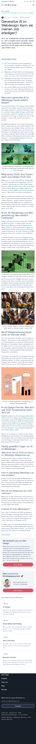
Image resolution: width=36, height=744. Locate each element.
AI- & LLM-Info (23, 715)
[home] (8, 5)
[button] (33, 4)
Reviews (7, 11)
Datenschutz (13, 713)
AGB (19, 713)
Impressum (4, 713)
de (25, 1)
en (27, 1)
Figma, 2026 (15, 112)
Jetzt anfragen (5, 534)
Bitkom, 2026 (14, 430)
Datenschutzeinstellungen (9, 715)
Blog (2, 11)
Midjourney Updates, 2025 (20, 188)
